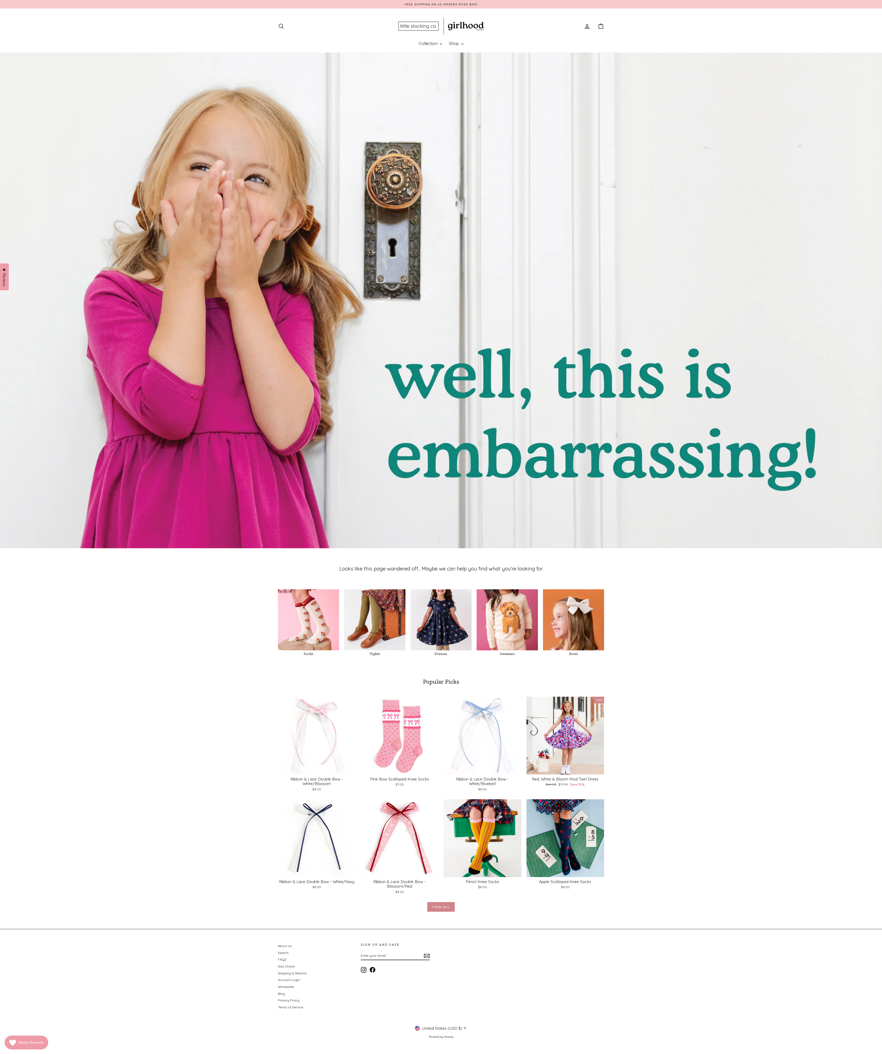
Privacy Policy (288, 1000)
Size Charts (286, 966)
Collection (429, 43)
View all (441, 907)
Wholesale (286, 987)
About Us (285, 946)
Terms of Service (290, 1007)
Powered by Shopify (441, 1036)
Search (283, 953)
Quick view (317, 770)
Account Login (289, 980)
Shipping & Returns (292, 973)
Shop (454, 43)
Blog (281, 994)
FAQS (282, 959)
